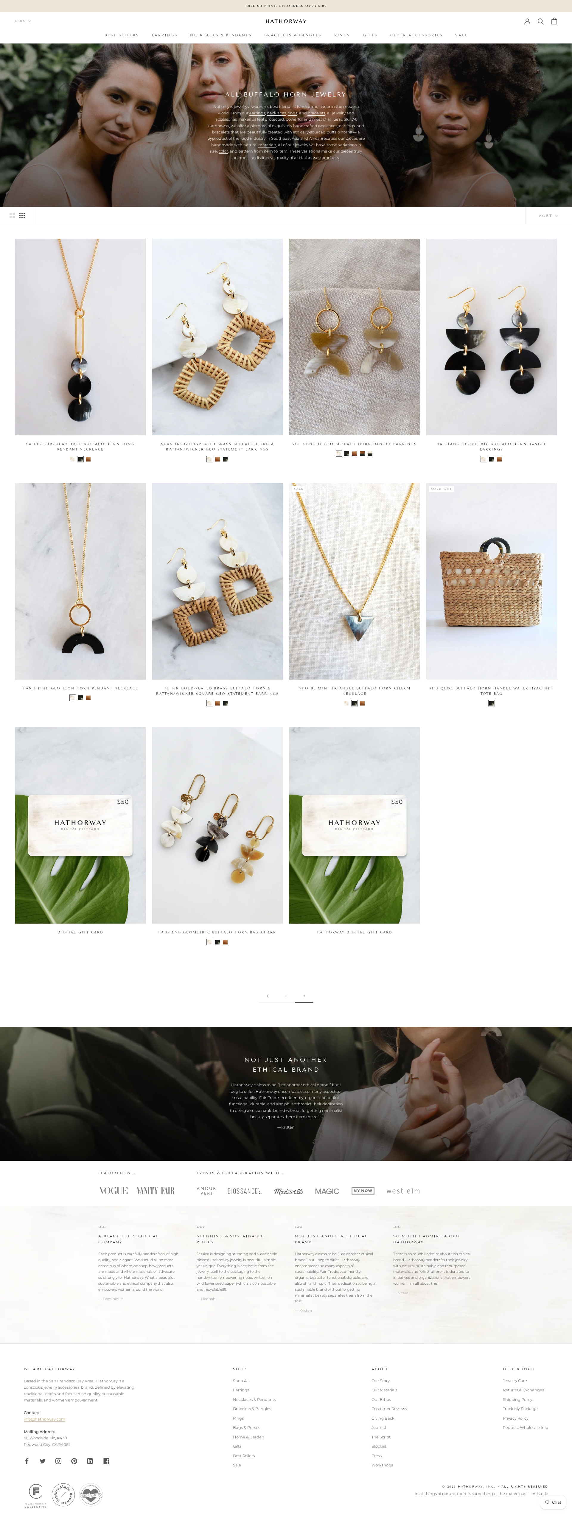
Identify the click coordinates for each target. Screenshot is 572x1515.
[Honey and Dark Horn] (362, 453)
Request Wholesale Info (525, 1427)
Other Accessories (416, 34)
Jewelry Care (515, 1380)
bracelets (316, 113)
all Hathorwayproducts (316, 157)
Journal (379, 1427)
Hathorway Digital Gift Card (354, 932)
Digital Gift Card (80, 932)
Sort (546, 215)
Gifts (370, 34)
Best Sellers (122, 34)
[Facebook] (27, 1461)
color (223, 151)
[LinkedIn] (90, 1461)
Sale (461, 34)
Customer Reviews (389, 1408)
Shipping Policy (517, 1399)
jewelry (203, 1271)
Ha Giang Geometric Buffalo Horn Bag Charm (217, 932)
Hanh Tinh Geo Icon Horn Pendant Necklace (80, 688)
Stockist (379, 1446)
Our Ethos (381, 1399)
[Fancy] (106, 1461)
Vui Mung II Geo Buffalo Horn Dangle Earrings (354, 444)
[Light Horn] (72, 459)
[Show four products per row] (22, 215)
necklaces (276, 113)
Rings (342, 34)
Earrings (165, 34)
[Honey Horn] (88, 459)
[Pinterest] (74, 1461)
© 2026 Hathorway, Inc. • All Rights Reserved (495, 1486)
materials (267, 144)
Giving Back (383, 1418)
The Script (381, 1437)
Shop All (240, 1380)
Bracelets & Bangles (293, 34)
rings (292, 113)
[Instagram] (58, 1461)
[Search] (541, 21)
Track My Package (520, 1408)
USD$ (20, 21)
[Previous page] (268, 996)
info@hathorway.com (44, 1419)
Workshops (382, 1465)
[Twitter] (43, 1461)
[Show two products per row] (12, 215)
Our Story (381, 1380)
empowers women (114, 1289)
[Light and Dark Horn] (370, 453)
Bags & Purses (246, 1427)
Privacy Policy (516, 1418)
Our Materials (384, 1389)
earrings (257, 113)
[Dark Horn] (80, 459)
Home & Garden (248, 1437)
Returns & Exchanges (523, 1389)
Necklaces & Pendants (221, 34)
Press (377, 1455)
